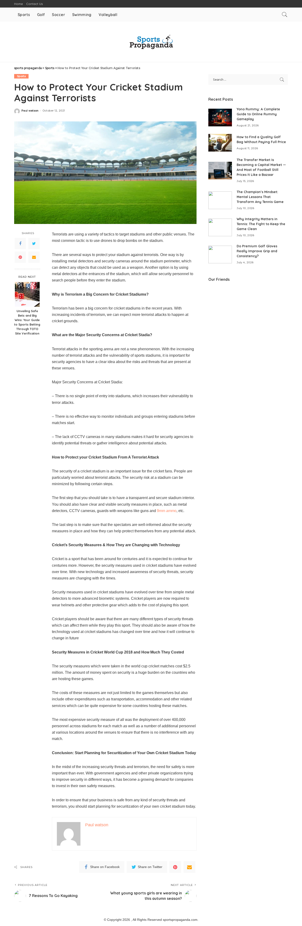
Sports (21, 76)
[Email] (34, 257)
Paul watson (30, 110)
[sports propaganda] (151, 41)
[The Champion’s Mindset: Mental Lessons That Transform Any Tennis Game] (220, 200)
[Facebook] (20, 243)
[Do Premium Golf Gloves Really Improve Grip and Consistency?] (220, 254)
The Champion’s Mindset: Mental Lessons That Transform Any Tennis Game (260, 197)
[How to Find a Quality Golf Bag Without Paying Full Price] (220, 143)
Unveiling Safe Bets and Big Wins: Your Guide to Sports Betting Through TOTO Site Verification (27, 322)
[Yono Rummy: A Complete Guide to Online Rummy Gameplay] (220, 117)
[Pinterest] (20, 257)
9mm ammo (166, 511)
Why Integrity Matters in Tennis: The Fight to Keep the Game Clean (261, 224)
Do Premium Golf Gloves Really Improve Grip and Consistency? (257, 251)
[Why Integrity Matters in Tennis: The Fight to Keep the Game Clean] (220, 227)
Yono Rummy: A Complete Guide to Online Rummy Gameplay (258, 114)
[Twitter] (34, 243)
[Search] (284, 15)
